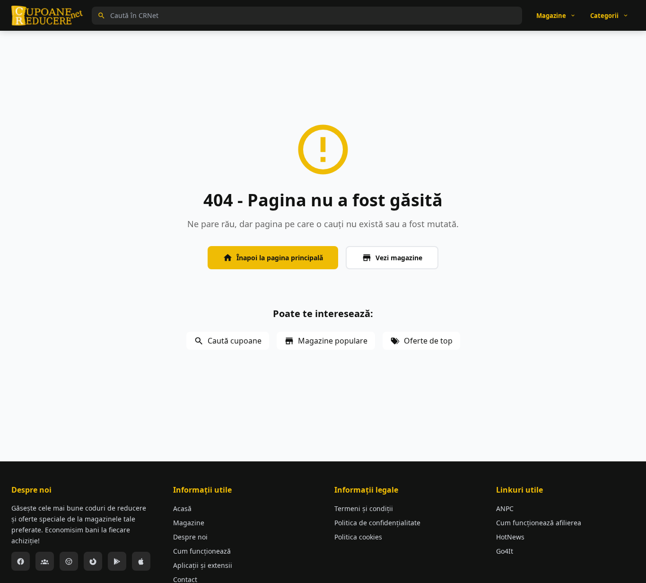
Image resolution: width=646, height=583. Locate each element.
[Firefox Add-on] (93, 561)
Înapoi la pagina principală (279, 257)
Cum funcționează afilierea (538, 522)
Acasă (182, 508)
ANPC (505, 508)
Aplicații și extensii (202, 565)
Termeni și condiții (363, 508)
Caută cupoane (235, 341)
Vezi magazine (398, 257)
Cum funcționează (202, 551)
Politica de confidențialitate (377, 522)
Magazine (188, 522)
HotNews (510, 536)
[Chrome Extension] (69, 561)
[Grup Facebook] (44, 561)
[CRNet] (47, 16)
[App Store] (141, 561)
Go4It (504, 551)
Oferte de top (428, 341)
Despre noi (190, 536)
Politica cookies (358, 536)
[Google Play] (117, 561)
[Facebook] (20, 561)
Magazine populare (332, 341)
